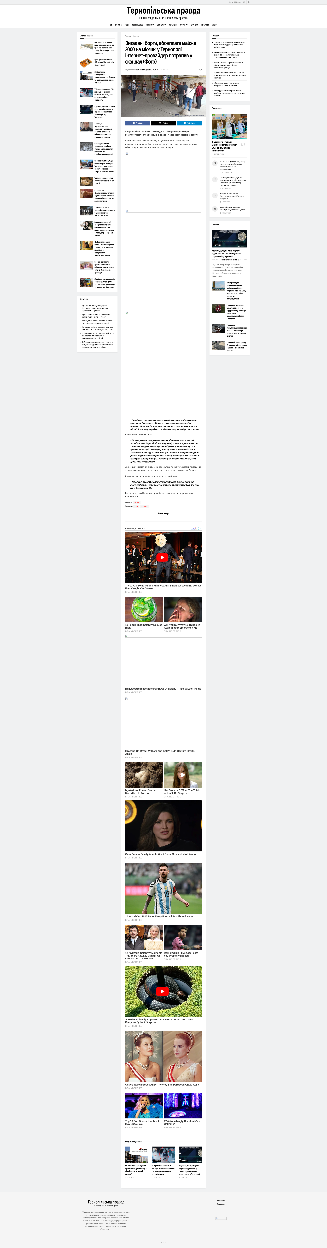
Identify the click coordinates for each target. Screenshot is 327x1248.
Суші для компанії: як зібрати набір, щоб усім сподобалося (104, 62)
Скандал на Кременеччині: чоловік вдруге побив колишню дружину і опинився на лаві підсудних (104, 195)
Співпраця (221, 1204)
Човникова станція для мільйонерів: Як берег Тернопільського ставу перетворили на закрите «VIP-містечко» (104, 166)
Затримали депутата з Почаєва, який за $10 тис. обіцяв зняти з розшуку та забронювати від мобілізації (98, 335)
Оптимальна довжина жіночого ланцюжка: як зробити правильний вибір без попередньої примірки (104, 47)
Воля (136, 506)
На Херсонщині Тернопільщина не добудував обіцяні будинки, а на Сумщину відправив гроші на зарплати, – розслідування (236, 291)
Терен (136, 502)
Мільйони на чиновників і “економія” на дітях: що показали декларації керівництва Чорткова (230, 75)
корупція (184, 1160)
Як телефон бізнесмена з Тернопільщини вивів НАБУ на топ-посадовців (232, 196)
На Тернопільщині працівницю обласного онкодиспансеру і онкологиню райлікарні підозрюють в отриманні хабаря (97, 344)
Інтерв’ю (205, 25)
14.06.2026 (130, 1178)
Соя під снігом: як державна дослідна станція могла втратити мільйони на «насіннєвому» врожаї (104, 148)
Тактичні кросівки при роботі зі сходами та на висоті (104, 181)
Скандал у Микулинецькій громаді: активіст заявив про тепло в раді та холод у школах (237, 330)
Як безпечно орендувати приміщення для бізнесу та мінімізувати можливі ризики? (105, 77)
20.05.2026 (184, 1178)
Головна (128, 36)
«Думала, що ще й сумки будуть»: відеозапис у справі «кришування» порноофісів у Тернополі (105, 111)
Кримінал (184, 25)
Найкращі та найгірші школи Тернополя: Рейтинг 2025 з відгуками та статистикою (224, 146)
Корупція (173, 25)
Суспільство (137, 25)
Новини (118, 25)
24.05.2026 (157, 1178)
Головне (130, 1160)
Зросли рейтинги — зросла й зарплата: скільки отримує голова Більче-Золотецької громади (104, 267)
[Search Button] (249, 2)
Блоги (214, 25)
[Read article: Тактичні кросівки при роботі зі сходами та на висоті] (86, 181)
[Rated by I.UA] (221, 1219)
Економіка (161, 25)
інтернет (144, 506)
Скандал (194, 25)
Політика (150, 25)
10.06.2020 (165, 70)
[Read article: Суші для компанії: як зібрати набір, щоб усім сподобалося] (86, 63)
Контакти (221, 1201)
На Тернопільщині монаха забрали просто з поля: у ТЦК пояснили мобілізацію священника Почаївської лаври (230, 55)
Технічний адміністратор (147, 70)
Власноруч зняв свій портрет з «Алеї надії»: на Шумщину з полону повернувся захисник (229, 93)
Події (127, 25)
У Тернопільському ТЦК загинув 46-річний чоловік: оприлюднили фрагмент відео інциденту (104, 94)
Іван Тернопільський (229, 260)
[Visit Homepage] (163, 13)
